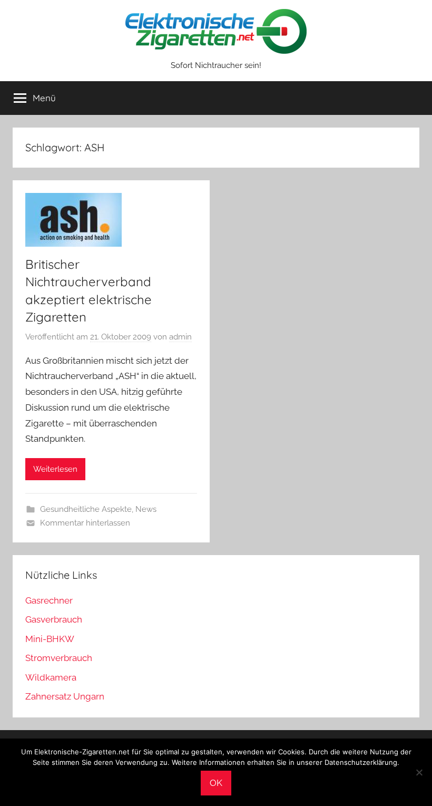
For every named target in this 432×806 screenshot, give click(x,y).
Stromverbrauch (58, 658)
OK (216, 783)
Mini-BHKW (49, 639)
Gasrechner (49, 600)
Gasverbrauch (53, 619)
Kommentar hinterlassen (85, 523)
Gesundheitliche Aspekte (86, 509)
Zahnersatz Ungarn (64, 696)
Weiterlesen (55, 469)
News (145, 509)
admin (180, 337)
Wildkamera (50, 677)
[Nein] (419, 772)
